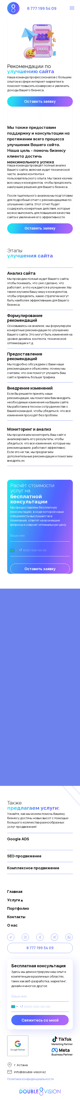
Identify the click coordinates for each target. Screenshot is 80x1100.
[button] (40, 101)
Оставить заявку (40, 569)
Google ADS (18, 838)
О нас (12, 925)
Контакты (16, 917)
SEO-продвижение (24, 855)
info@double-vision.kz (30, 1072)
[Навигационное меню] (72, 8)
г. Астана (21, 1065)
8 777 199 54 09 (41, 8)
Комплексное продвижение (33, 867)
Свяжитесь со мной (40, 1020)
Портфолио (18, 908)
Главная (14, 891)
